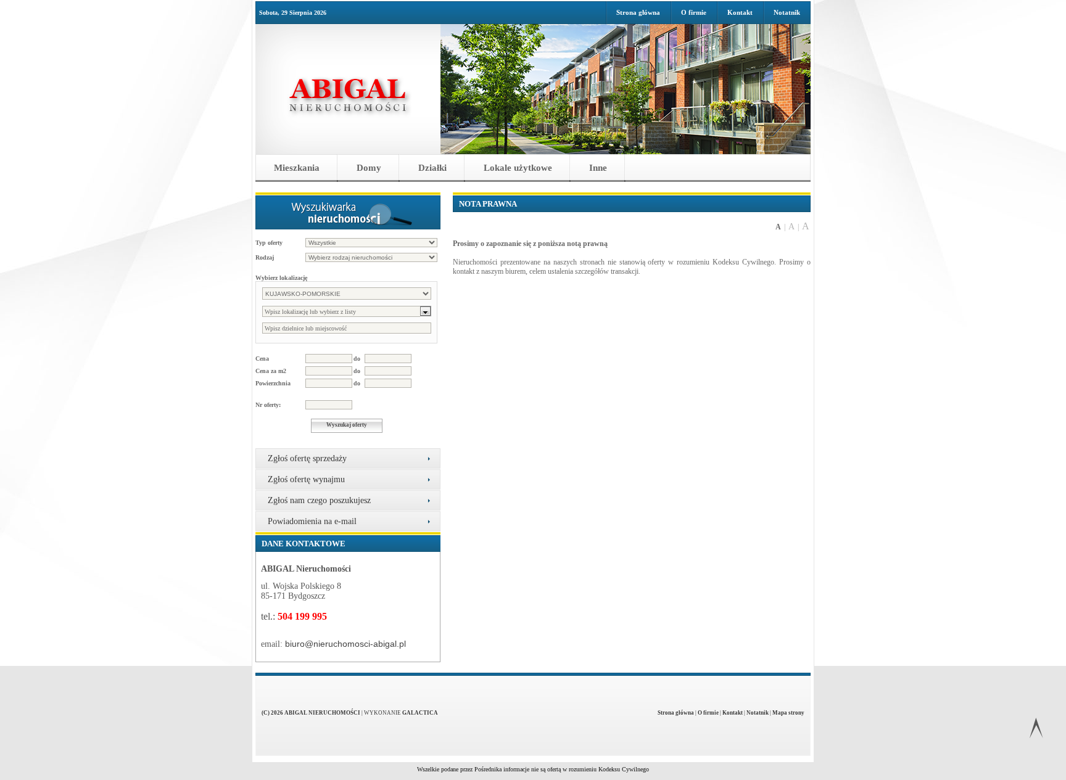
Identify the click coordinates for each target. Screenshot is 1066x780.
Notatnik (787, 12)
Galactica (420, 713)
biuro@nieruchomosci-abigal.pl (345, 644)
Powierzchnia (273, 383)
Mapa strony (788, 713)
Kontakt (740, 12)
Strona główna (638, 12)
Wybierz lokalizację (281, 277)
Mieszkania (297, 168)
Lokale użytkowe (518, 168)
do (356, 358)
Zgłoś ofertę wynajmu (306, 479)
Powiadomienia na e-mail (312, 521)
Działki (432, 168)
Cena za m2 (270, 370)
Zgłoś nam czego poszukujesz (319, 500)
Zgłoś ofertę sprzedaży (307, 458)
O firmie (693, 12)
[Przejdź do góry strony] (1036, 730)
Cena (262, 358)
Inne (598, 168)
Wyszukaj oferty (346, 425)
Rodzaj (264, 257)
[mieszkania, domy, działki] (347, 89)
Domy (369, 168)
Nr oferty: (268, 404)
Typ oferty (269, 242)
